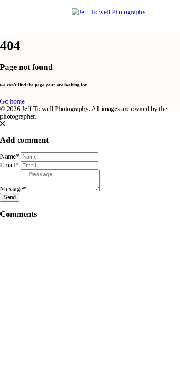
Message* (13, 188)
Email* (9, 165)
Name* (9, 156)
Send (9, 197)
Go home (12, 101)
